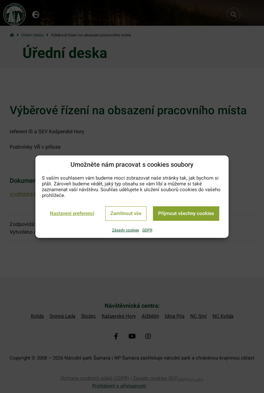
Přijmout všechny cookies (186, 213)
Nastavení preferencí (72, 213)
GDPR (147, 230)
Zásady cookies (125, 230)
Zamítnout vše (125, 213)
